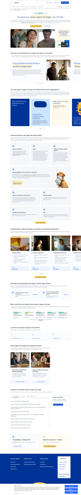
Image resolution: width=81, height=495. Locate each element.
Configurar (16, 493)
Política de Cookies (28, 490)
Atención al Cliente (62, 466)
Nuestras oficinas (62, 464)
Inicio (11, 9)
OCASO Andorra (43, 464)
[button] (25, 294)
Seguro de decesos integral (15, 464)
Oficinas (58, 2)
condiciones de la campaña (65, 35)
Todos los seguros (17, 9)
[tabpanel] (30, 414)
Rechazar (71, 492)
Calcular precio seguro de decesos (30, 464)
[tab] (15, 396)
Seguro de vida (13, 466)
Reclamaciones (61, 468)
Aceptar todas (71, 486)
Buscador (50, 2)
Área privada (66, 2)
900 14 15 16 (62, 476)
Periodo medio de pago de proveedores (46, 466)
